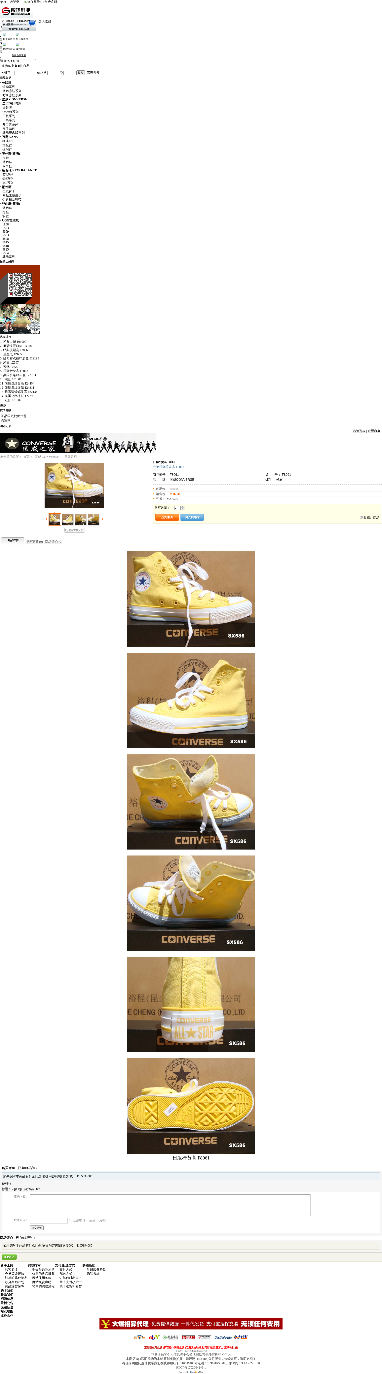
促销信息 (7, 1307)
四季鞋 (7, 166)
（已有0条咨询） (27, 1168)
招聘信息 (7, 1298)
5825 (5, 249)
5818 (5, 246)
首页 (26, 456)
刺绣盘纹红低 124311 (19, 387)
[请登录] (14, 2)
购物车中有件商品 (15, 66)
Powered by (188, 1372)
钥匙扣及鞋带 (11, 199)
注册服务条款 (96, 1269)
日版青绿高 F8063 (15, 371)
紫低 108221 (11, 366)
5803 (5, 235)
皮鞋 (5, 157)
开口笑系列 (10, 124)
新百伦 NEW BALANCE (19, 170)
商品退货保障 (14, 1286)
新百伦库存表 (9, 60)
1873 (5, 228)
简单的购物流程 (43, 1286)
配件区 (7, 187)
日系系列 (8, 120)
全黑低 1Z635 (12, 354)
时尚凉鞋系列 (11, 95)
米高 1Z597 (10, 362)
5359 (5, 231)
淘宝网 (6, 420)
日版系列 (8, 116)
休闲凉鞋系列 (11, 91)
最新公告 (7, 1303)
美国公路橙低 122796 (19, 396)
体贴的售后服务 (43, 1273)
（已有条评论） (25, 1237)
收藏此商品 (371, 517)
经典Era (7, 141)
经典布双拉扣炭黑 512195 (20, 358)
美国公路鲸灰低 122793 (19, 375)
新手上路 (7, 1265)
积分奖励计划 (14, 1282)
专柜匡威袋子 (11, 195)
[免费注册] (50, 2)
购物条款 (88, 1265)
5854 (5, 253)
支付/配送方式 (65, 1265)
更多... (4, 405)
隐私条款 (93, 1273)
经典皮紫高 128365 (15, 350)
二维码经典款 (11, 103)
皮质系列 (8, 128)
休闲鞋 (7, 149)
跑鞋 (5, 212)
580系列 (8, 182)
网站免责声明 (41, 1282)
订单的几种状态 (16, 1278)
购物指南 (34, 1265)
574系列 (8, 174)
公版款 (7, 82)
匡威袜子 (8, 191)
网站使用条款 (41, 1278)
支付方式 (65, 1269)
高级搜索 (93, 72)
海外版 (7, 107)
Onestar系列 (10, 112)
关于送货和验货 (70, 1286)
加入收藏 (44, 21)
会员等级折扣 (14, 1273)
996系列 (8, 178)
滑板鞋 (7, 145)
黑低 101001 (12, 379)
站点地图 (7, 1311)
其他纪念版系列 (13, 132)
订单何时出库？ (70, 1278)
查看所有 (374, 431)
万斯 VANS (10, 137)
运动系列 (8, 86)
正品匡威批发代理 (13, 416)
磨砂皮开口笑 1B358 (17, 346)
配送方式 (65, 1273)
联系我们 (7, 1294)
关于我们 (7, 1290)
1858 (5, 224)
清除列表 (359, 431)
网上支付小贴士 (70, 1282)
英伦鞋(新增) (11, 153)
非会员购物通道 (43, 1269)
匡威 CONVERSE (14, 99)
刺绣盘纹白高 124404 (19, 383)
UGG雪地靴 (10, 220)
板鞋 (5, 216)
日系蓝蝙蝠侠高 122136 (20, 391)
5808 (5, 238)
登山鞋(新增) (11, 203)
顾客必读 (11, 1269)
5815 (5, 242)
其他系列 (8, 256)
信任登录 (33, 2)
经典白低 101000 (14, 341)
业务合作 (7, 1315)
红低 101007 (12, 400)
